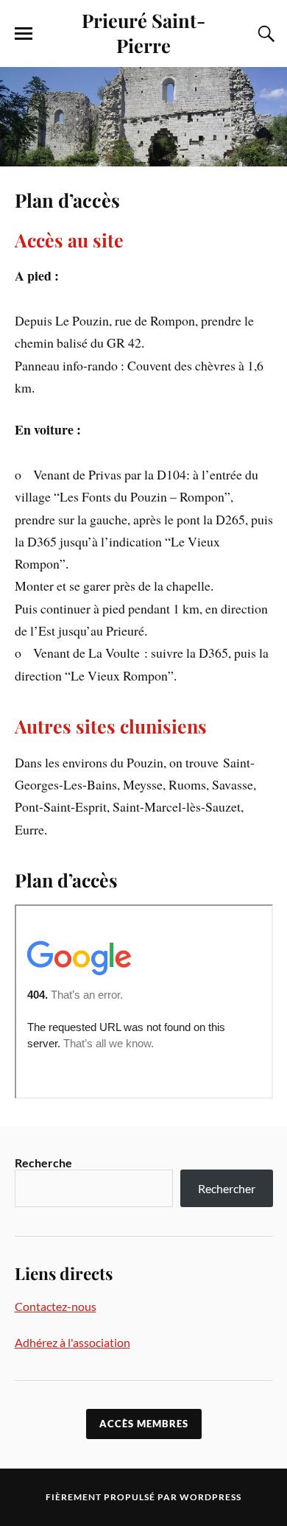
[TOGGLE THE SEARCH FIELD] (264, 34)
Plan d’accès (67, 199)
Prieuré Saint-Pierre (143, 32)
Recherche (43, 1163)
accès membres (143, 1424)
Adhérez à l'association (72, 1342)
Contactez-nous (55, 1306)
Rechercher (226, 1188)
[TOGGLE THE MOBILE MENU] (23, 34)
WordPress (210, 1496)
